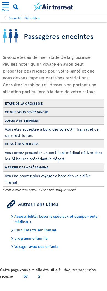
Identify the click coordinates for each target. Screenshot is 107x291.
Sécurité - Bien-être (24, 18)
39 (26, 276)
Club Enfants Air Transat (35, 229)
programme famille (31, 238)
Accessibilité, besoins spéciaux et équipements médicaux (55, 219)
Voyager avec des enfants (36, 246)
